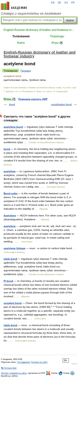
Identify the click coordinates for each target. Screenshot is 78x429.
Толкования (21, 36)
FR (72, 2)
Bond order (11, 193)
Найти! (70, 20)
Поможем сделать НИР (33, 99)
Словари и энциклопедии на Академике (31, 13)
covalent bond (13, 303)
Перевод (25, 70)
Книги (21, 42)
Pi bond (8, 280)
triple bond (10, 258)
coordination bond (61, 104)
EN (52, 2)
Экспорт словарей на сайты (14, 373)
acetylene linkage (14, 248)
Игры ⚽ (57, 42)
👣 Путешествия (9, 368)
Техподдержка (23, 362)
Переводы (57, 36)
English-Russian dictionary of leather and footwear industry (39, 29)
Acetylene (10, 215)
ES (66, 2)
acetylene (10, 171)
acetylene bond (13, 126)
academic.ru (14, 6)
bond (12, 104)
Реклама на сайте (39, 362)
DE (59, 2)
